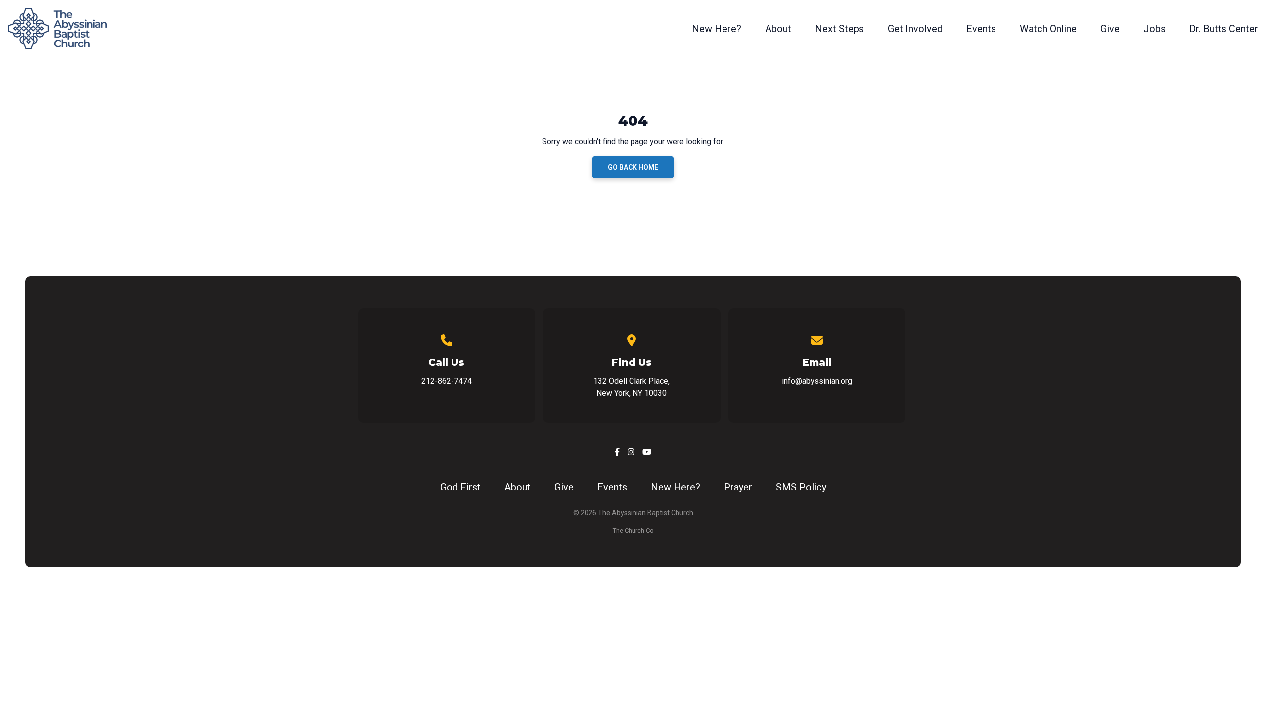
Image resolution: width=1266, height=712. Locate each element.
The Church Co (633, 530)
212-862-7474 (446, 381)
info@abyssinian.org (817, 381)
